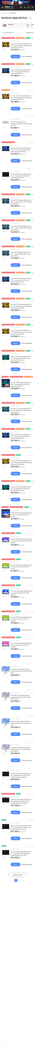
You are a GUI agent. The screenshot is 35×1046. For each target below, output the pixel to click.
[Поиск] (21, 7)
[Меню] (2, 7)
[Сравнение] (25, 7)
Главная (3, 13)
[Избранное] (29, 7)
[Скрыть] (33, 2)
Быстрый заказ (27, 56)
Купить (15, 56)
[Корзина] (32, 7)
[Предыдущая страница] (12, 880)
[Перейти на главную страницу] (9, 7)
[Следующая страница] (22, 880)
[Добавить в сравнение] (33, 38)
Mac (8, 13)
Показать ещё (17, 874)
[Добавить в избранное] (32, 90)
